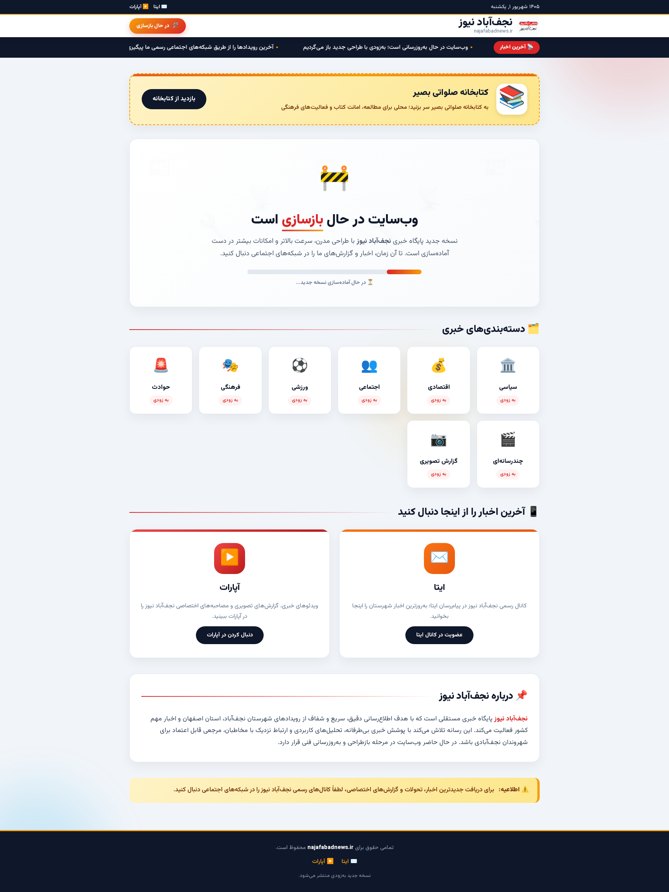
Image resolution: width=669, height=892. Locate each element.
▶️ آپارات (139, 7)
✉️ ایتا (160, 7)
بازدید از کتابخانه (174, 99)
